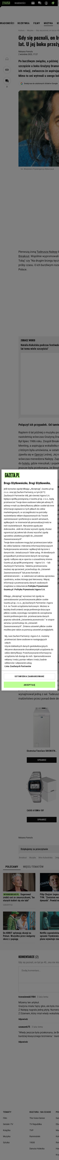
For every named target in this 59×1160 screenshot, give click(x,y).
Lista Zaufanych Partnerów (18, 666)
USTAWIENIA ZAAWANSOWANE (29, 676)
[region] (30, 580)
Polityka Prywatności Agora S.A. (30, 589)
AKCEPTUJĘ (29, 685)
